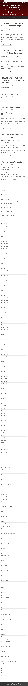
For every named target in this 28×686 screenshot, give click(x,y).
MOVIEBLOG (4, 563)
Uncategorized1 (5, 636)
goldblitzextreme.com (6, 526)
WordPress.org (4, 675)
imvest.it (3, 531)
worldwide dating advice (7, 648)
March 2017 (4, 410)
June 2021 (3, 366)
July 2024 (3, 283)
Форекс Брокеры (5, 656)
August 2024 (4, 280)
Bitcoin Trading (4, 477)
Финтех (3, 653)
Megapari (3, 560)
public (2, 602)
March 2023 (4, 322)
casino (2, 489)
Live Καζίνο (4, 550)
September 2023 (5, 307)
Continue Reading (7, 44)
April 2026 (3, 236)
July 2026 (3, 228)
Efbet (2, 509)
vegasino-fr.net (4, 639)
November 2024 (4, 275)
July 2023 (3, 312)
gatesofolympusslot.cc (6, 523)
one (4, 29)
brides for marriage (6, 486)
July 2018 (3, 391)
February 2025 (4, 268)
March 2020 (4, 378)
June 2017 (3, 408)
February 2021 (4, 371)
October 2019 (4, 383)
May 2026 (3, 233)
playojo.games (4, 592)
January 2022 (4, 356)
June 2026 (3, 231)
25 (2, 459)
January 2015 (4, 445)
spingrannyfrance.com (6, 612)
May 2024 (3, 287)
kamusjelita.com (5, 540)
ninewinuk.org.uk (5, 580)
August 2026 (4, 226)
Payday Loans (4, 590)
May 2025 (3, 260)
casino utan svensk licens (7, 491)
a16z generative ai (5, 467)
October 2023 (4, 305)
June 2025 (3, 258)
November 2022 (4, 332)
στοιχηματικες (4, 651)
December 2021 (4, 359)
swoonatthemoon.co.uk (6, 617)
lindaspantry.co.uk (5, 548)
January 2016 (4, 427)
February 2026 (4, 238)
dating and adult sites (6, 506)
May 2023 (3, 317)
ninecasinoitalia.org (6, 575)
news (2, 567)
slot (19, 29)
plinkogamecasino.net (6, 597)
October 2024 (4, 278)
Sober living (4, 609)
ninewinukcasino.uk (5, 582)
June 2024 (3, 285)
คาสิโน (3, 663)
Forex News (4, 513)
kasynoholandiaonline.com (7, 543)
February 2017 (4, 413)
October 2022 (4, 334)
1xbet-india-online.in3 (6, 454)
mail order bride (5, 555)
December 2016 (4, 415)
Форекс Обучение (5, 658)
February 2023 (4, 324)
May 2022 (3, 346)
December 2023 (4, 300)
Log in (2, 670)
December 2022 (4, 329)
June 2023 (3, 314)
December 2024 (4, 273)
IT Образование (5, 536)
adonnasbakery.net (5, 469)
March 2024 (4, 292)
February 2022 (4, 354)
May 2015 (3, 440)
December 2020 (4, 376)
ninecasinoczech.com (6, 572)
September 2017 (5, 400)
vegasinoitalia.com (5, 641)
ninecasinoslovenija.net (6, 577)
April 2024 (3, 290)
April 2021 (3, 369)
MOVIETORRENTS (5, 565)
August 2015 (4, 435)
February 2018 (4, 396)
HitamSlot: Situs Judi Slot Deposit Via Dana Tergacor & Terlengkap (12, 80)
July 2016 (3, 418)
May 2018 (3, 393)
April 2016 (3, 423)
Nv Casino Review (5, 585)
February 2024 (4, 295)
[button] (14, 17)
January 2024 (4, 297)
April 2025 (3, 263)
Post (2, 599)
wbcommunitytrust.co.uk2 (7, 644)
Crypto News (4, 501)
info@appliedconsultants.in (20, 2)
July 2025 (3, 256)
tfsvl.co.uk (3, 624)
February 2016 (4, 425)
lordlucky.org (4, 553)
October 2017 (4, 398)
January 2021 (4, 373)
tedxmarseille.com (5, 622)
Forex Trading (4, 516)
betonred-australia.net (6, 472)
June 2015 (3, 437)
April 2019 (3, 386)
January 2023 (4, 327)
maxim (2, 558)
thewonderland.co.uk (6, 626)
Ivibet (2, 538)
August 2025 (4, 253)
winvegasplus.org (5, 646)
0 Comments (6, 30)
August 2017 (4, 403)
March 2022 (4, 351)
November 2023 (4, 302)
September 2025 (5, 251)
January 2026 (4, 241)
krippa (3, 545)
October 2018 (4, 388)
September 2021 (5, 364)
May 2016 (3, 420)
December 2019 (4, 381)
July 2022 (3, 341)
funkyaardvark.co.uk (6, 518)
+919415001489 (15, 12)
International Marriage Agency (8, 533)
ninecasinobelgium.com (6, 570)
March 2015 (4, 442)
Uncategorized (4, 634)
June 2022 (3, 344)
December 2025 (4, 243)
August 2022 (4, 339)
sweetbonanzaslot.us (6, 614)
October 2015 (4, 432)
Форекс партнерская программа (9, 661)
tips (2, 629)
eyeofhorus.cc (4, 511)
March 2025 (4, 265)
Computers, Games (5, 499)
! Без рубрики (4, 452)
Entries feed (4, 672)
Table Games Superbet (6, 619)
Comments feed (4, 673)
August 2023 (4, 310)
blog (2, 479)
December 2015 (4, 430)
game (2, 521)
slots (2, 607)
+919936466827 (15, 11)
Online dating (4, 587)
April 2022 (3, 349)
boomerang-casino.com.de (7, 482)
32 (2, 462)
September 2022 (5, 337)
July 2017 (3, 405)
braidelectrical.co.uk (6, 484)
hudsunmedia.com (5, 528)
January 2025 (4, 270)
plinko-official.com (5, 595)
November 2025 (4, 246)
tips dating (4, 631)
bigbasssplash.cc (5, 474)
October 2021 (4, 361)
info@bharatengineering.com (9, 2)
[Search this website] (14, 190)
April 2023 (3, 319)
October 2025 (4, 248)
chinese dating (4, 496)
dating (2, 504)
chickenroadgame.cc (6, 494)
